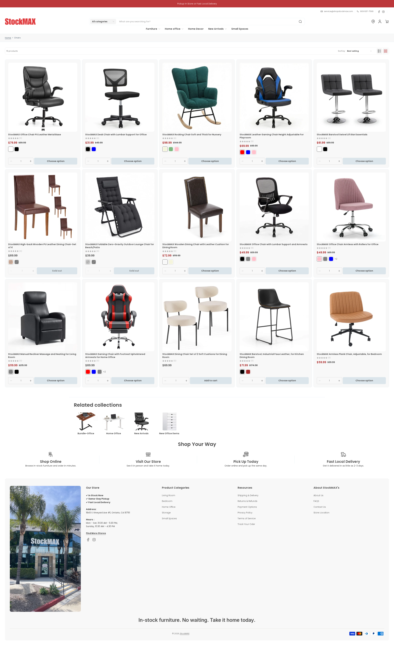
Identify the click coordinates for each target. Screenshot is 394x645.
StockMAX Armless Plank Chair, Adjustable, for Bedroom (349, 354)
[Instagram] (383, 12)
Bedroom (167, 501)
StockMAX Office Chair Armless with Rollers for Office (347, 244)
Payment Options (247, 506)
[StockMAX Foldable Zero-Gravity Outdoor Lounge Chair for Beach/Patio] (119, 207)
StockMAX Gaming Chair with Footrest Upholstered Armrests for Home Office (115, 356)
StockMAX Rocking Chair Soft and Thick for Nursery (191, 134)
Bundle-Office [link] (86, 433)
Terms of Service (247, 518)
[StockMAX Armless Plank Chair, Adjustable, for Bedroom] (351, 316)
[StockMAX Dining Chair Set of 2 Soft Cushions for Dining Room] (196, 316)
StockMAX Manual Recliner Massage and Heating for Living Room (42, 356)
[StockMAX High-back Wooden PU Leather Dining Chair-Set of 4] (42, 207)
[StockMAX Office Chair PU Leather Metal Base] (42, 97)
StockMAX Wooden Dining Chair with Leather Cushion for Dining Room (195, 246)
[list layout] (379, 51)
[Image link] (86, 425)
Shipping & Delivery (248, 495)
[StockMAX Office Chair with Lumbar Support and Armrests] (274, 207)
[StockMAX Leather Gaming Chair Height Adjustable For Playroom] (274, 97)
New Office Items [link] (169, 433)
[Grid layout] (385, 51)
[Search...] (300, 21)
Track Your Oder (246, 524)
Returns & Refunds (247, 501)
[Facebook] (379, 12)
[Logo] (20, 21)
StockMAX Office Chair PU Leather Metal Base (34, 134)
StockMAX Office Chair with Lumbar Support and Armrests (274, 244)
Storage (166, 512)
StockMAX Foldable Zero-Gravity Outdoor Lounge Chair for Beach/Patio (119, 246)
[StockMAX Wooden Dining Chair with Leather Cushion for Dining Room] (196, 207)
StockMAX (184, 633)
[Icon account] (380, 21)
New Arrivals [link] (141, 433)
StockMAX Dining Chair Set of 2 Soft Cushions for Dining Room (194, 356)
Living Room (168, 495)
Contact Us (320, 506)
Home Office (168, 506)
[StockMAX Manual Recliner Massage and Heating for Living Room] (42, 316)
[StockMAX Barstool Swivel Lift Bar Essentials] (351, 97)
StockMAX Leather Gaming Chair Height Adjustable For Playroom (272, 136)
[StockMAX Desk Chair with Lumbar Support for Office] (119, 97)
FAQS (316, 501)
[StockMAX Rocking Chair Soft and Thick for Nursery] (196, 97)
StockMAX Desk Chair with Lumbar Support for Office (116, 134)
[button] (103, 21)
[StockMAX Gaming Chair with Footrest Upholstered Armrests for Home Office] (119, 316)
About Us (318, 495)
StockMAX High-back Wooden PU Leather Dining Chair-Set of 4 (42, 246)
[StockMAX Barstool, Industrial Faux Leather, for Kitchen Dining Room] (274, 316)
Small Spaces (169, 518)
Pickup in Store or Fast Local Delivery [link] (197, 3)
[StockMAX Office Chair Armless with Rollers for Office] (351, 207)
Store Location (321, 512)
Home (8, 37)
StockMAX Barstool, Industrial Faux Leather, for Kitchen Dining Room (272, 356)
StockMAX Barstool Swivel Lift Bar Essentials (342, 134)
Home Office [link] (113, 433)
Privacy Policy (245, 512)
